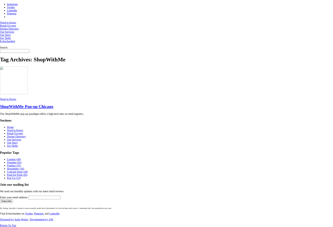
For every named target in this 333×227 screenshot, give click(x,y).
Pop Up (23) (14, 178)
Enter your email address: (14, 197)
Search (3, 47)
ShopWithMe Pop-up (26, 106)
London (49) (14, 159)
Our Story (12, 142)
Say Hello (12, 145)
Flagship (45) (14, 162)
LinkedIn (54, 213)
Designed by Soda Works (14, 219)
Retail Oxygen (15, 133)
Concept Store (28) (17, 171)
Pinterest (38, 213)
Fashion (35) (14, 165)
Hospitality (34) (15, 168)
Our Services (14, 139)
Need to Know (8, 99)
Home (10, 127)
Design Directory (16, 136)
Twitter (29, 213)
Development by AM (41, 219)
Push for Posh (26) (17, 174)
